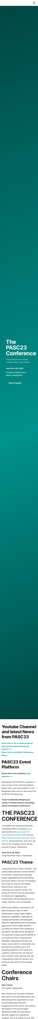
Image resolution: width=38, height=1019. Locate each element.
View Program (15, 383)
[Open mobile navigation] (34, 3)
